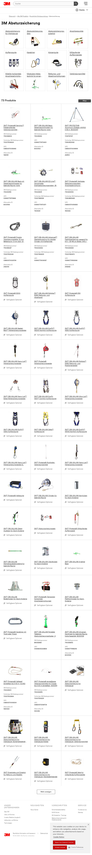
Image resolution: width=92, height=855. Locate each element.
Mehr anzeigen (46, 792)
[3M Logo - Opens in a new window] (7, 3)
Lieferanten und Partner (11, 820)
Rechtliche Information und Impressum (24, 833)
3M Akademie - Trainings (59, 815)
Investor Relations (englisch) (12, 817)
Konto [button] (82, 10)
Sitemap (80, 812)
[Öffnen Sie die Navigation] (85, 4)
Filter (85, 101)
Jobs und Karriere (9, 814)
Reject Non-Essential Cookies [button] (64, 842)
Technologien (8, 823)
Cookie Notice (58, 837)
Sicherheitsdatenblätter (58, 809)
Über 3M (6, 811)
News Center (34, 809)
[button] (76, 847)
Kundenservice (82, 809)
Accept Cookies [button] (60, 847)
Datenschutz (44, 833)
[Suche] (76, 4)
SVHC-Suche (55, 812)
